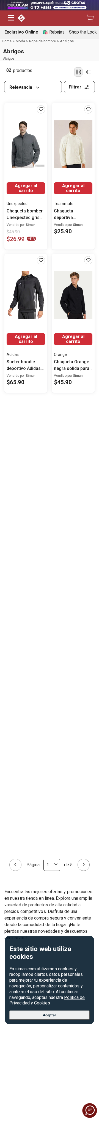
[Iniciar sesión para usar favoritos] (41, 109)
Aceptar (49, 1015)
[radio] (78, 72)
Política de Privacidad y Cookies (47, 1000)
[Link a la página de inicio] (7, 41)
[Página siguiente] (84, 408)
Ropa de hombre (42, 41)
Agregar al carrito (26, 188)
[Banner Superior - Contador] (49, 5)
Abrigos (67, 41)
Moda (20, 41)
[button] (11, 18)
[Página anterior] (15, 408)
